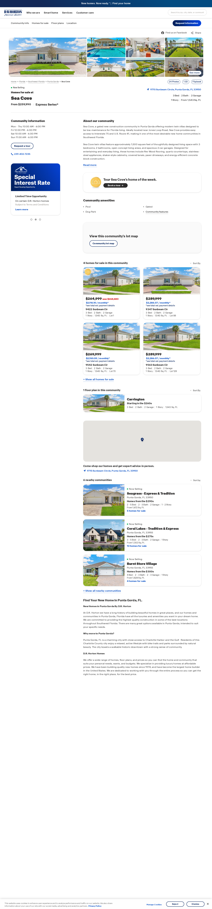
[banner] (106, 3)
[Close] (208, 904)
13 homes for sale (137, 545)
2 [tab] (36, 220)
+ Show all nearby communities (102, 590)
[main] (106, 468)
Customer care (85, 13)
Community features (157, 211)
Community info (20, 23)
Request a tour (22, 145)
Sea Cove (65, 81)
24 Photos (174, 81)
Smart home (51, 13)
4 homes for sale (136, 581)
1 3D (186, 81)
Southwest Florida (36, 81)
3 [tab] (40, 220)
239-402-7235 (22, 154)
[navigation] (40, 81)
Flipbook (197, 81)
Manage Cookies (154, 905)
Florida (22, 81)
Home (13, 81)
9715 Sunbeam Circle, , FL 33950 (175, 89)
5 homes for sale (136, 510)
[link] (48, 57)
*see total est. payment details (100, 304)
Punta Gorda (53, 81)
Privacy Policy (94, 906)
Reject (175, 904)
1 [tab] (31, 220)
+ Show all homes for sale (98, 379)
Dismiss (195, 904)
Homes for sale (40, 23)
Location (72, 23)
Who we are (33, 13)
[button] (187, 23)
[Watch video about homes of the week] (94, 181)
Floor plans (57, 23)
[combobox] (187, 12)
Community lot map (103, 243)
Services (67, 13)
